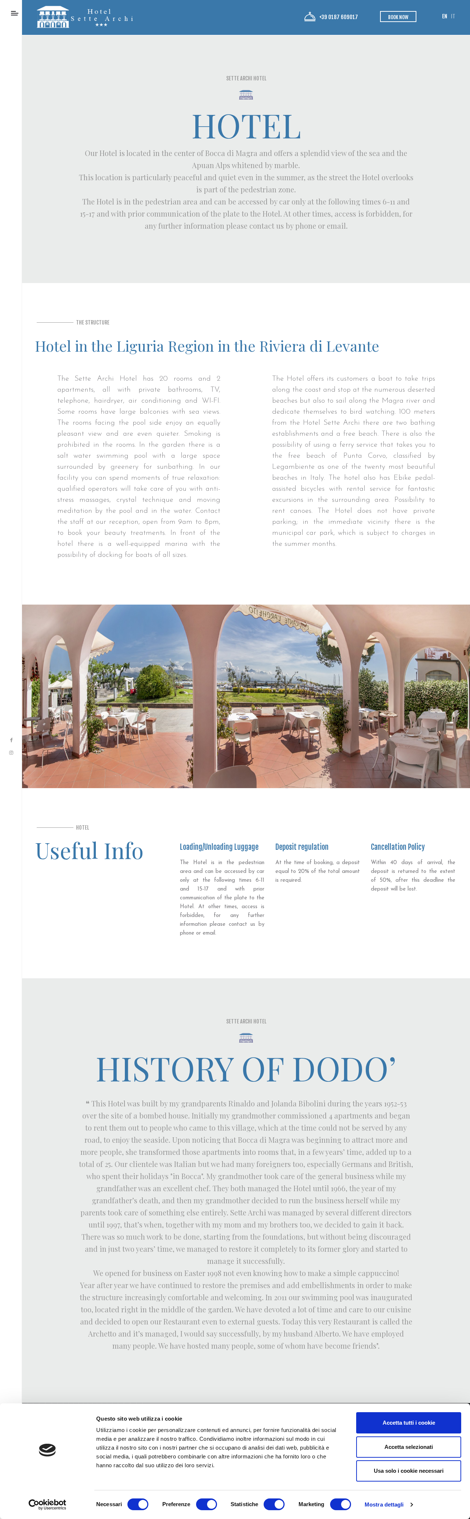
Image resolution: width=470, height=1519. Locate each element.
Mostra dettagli (384, 1504)
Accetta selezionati (408, 1447)
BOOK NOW (398, 17)
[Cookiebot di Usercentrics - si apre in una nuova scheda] (47, 1504)
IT (453, 16)
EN (444, 16)
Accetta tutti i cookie (409, 1423)
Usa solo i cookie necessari (409, 1471)
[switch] (206, 1504)
